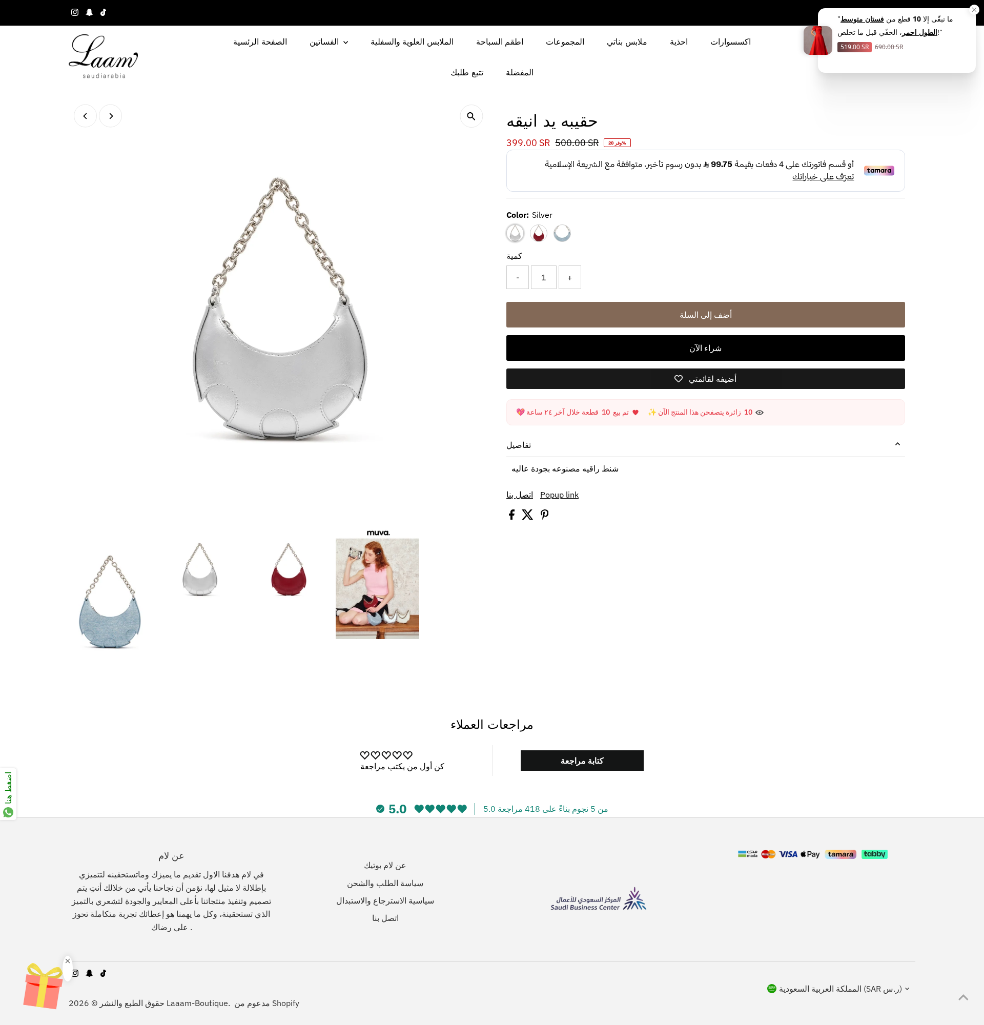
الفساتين (325, 41)
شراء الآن (705, 348)
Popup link (559, 494)
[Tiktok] (103, 13)
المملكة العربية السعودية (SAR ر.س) (840, 988)
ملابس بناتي (627, 41)
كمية (514, 256)
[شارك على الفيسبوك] (513, 516)
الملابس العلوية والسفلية (412, 41)
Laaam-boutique (197, 1003)
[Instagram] (75, 13)
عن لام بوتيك (385, 865)
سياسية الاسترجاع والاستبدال (385, 900)
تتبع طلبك (466, 72)
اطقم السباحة (499, 41)
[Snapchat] (89, 13)
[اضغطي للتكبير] (471, 116)
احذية (679, 41)
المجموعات (565, 41)
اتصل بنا (519, 494)
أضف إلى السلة (706, 315)
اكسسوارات (730, 41)
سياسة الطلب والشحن (385, 883)
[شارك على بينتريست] (545, 516)
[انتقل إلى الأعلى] (963, 997)
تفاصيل (518, 445)
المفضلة (520, 72)
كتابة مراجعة (582, 760)
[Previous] (85, 116)
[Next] (110, 116)
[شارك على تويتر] (529, 516)
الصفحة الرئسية (259, 41)
